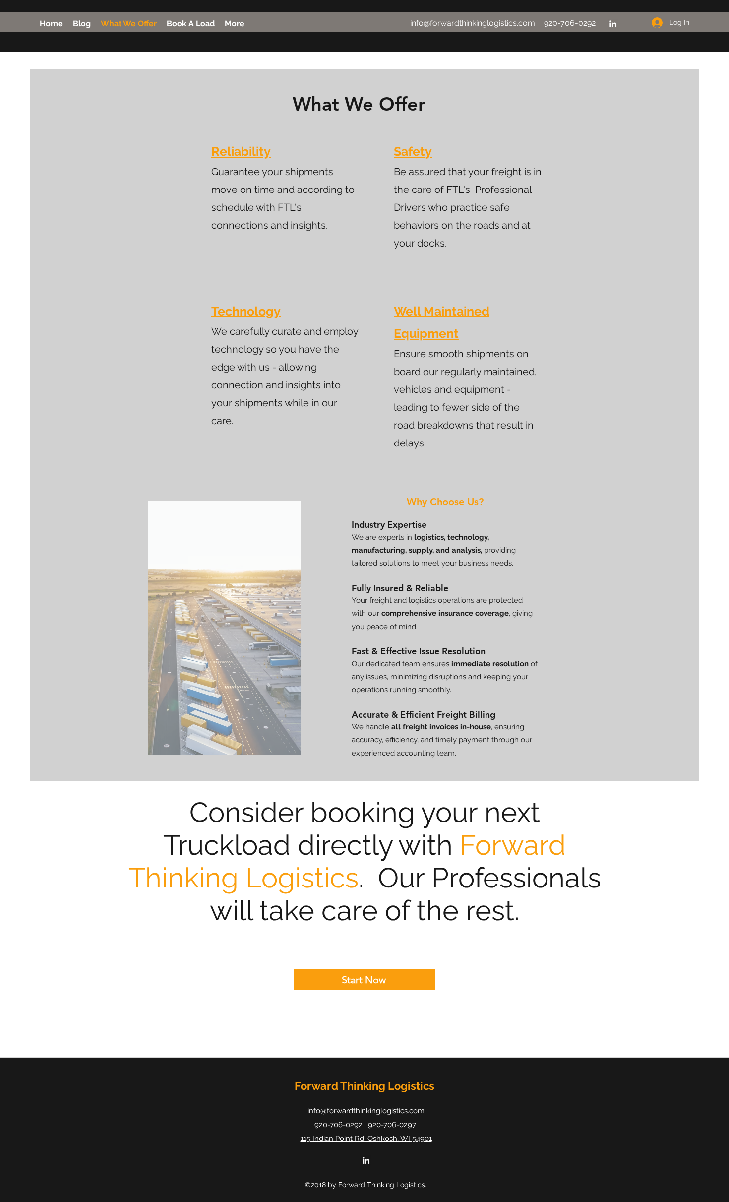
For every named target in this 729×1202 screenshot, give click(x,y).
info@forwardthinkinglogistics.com (472, 23)
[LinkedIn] (613, 24)
